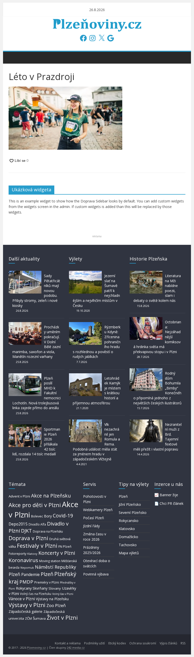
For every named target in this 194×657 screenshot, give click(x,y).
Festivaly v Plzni (37, 545)
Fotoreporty (17, 553)
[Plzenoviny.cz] (14, 57)
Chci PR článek (171, 503)
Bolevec (37, 516)
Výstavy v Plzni (27, 605)
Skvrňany (40, 588)
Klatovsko (127, 528)
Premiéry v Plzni (46, 582)
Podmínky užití (94, 643)
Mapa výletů (129, 552)
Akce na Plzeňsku (51, 495)
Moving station (49, 561)
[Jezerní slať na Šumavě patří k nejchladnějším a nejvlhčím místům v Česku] (85, 273)
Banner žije (169, 494)
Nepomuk (27, 567)
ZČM (28, 618)
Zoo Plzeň (56, 605)
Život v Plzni (62, 617)
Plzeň (47, 573)
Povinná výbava (96, 574)
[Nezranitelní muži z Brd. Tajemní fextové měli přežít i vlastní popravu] (146, 421)
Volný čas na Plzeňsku (35, 594)
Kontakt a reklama (68, 643)
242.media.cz (76, 647)
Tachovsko (128, 544)
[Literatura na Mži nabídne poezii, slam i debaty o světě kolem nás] (146, 273)
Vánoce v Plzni (22, 598)
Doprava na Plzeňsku (48, 531)
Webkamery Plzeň (98, 509)
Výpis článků (168, 643)
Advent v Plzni (19, 496)
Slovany (54, 588)
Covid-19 (63, 515)
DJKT (26, 530)
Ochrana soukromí (142, 643)
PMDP (26, 582)
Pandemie (30, 574)
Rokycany (24, 588)
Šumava (39, 618)
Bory (48, 516)
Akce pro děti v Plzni (35, 505)
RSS (183, 643)
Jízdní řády (91, 525)
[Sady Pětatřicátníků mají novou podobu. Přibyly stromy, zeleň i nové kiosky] (25, 273)
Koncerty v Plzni (56, 552)
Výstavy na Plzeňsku (52, 598)
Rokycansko (128, 520)
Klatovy (32, 554)
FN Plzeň (64, 546)
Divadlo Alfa (37, 524)
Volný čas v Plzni (62, 594)
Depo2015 (18, 524)
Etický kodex (117, 643)
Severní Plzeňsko (133, 512)
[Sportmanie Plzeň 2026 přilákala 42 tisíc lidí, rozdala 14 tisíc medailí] (25, 426)
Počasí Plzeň (93, 517)
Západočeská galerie (25, 611)
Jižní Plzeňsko (130, 504)
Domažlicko (128, 536)
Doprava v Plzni (28, 538)
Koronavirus (23, 560)
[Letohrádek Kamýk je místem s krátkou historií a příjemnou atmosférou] (85, 375)
